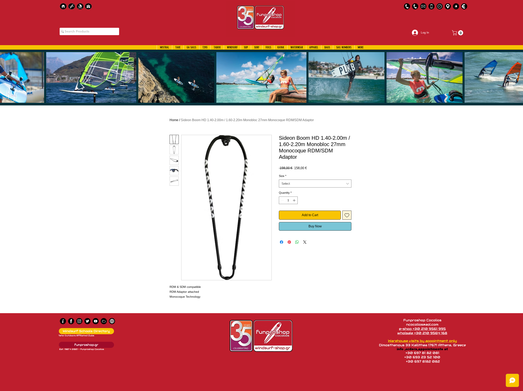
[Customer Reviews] (456, 6)
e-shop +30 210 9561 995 (422, 329)
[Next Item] (516, 77)
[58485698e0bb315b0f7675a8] (423, 6)
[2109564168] (415, 6)
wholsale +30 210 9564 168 (422, 333)
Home (174, 120)
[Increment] (294, 200)
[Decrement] (282, 200)
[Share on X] (304, 242)
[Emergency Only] (431, 6)
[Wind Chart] (104, 321)
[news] (112, 321)
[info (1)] (63, 321)
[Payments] (464, 6)
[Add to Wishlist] (346, 215)
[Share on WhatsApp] (297, 242)
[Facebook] (71, 321)
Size (282, 176)
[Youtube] (96, 321)
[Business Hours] (440, 6)
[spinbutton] (288, 200)
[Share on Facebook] (281, 242)
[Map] (448, 6)
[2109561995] (407, 6)
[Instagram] (79, 321)
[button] (458, 32)
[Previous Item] (7, 77)
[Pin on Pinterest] (289, 242)
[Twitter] (87, 321)
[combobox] (315, 184)
